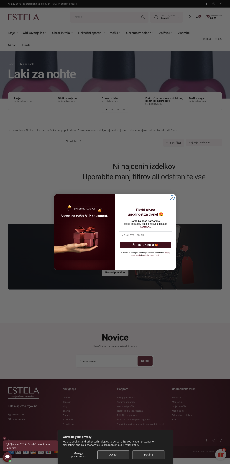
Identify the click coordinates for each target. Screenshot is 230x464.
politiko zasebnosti (151, 255)
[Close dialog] (172, 197)
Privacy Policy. (131, 445)
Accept (113, 454)
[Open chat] (7, 456)
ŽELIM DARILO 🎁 (145, 245)
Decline (148, 454)
